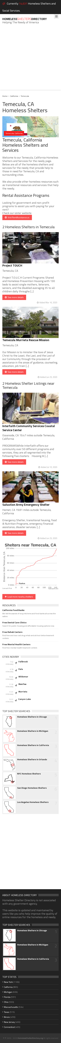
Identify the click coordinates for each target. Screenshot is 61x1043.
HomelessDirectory (24, 18)
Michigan (8, 992)
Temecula (25, 96)
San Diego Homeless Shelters (32, 787)
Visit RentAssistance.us (18, 217)
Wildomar (23, 676)
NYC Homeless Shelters (29, 773)
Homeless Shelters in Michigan (32, 731)
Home (5, 96)
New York (8, 982)
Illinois (7, 1017)
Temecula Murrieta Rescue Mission (25, 340)
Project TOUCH (12, 265)
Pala (20, 669)
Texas (6, 1012)
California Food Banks (13, 610)
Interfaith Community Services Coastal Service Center (28, 427)
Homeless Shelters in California (33, 745)
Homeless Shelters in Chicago (32, 716)
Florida (7, 997)
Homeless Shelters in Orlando (32, 759)
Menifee (22, 684)
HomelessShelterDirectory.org (30, 1038)
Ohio (6, 1002)
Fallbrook (23, 661)
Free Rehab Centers (12, 632)
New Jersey (9, 1022)
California (14, 96)
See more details (15, 297)
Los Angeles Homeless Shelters (32, 802)
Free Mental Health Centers (16, 644)
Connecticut (9, 1027)
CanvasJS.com (53, 589)
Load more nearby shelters (20, 596)
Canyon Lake (24, 699)
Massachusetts (11, 1007)
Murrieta (22, 691)
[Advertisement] (30, 59)
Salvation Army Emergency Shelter (26, 504)
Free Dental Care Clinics (14, 622)
